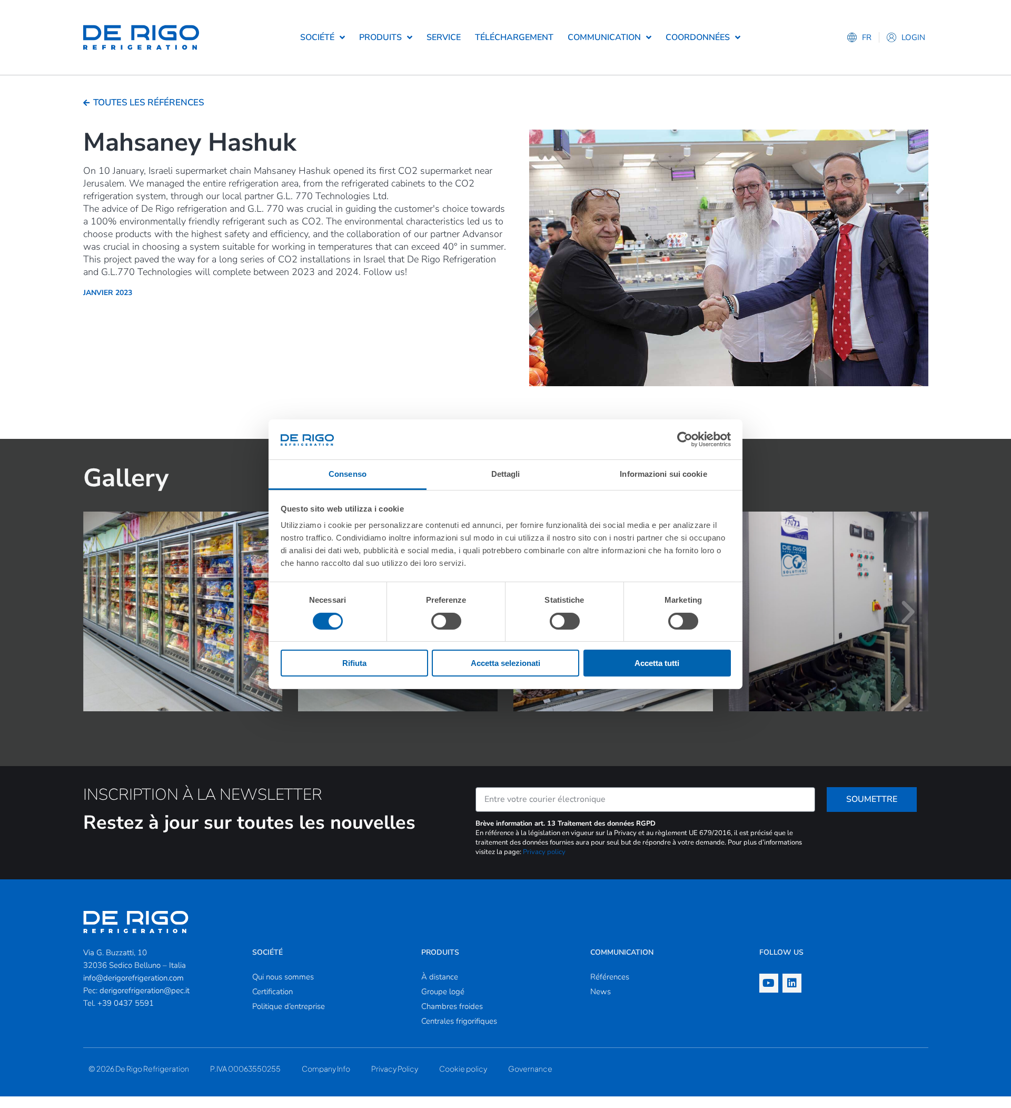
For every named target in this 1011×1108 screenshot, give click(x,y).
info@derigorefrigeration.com (133, 978)
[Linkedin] (791, 983)
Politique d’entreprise (288, 1006)
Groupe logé (442, 991)
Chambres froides (452, 1006)
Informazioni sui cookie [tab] (663, 473)
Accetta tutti (657, 663)
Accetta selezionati (505, 663)
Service (444, 37)
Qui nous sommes (283, 977)
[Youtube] (768, 983)
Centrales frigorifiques (459, 1021)
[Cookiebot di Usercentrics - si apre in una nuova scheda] (685, 439)
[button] (103, 612)
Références (609, 977)
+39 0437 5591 (125, 1003)
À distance (439, 977)
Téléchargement (514, 37)
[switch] (446, 621)
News (600, 991)
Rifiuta (354, 663)
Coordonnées (698, 37)
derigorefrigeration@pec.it (145, 990)
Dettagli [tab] (505, 473)
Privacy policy (544, 852)
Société (317, 37)
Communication (604, 37)
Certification (272, 991)
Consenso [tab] (347, 473)
